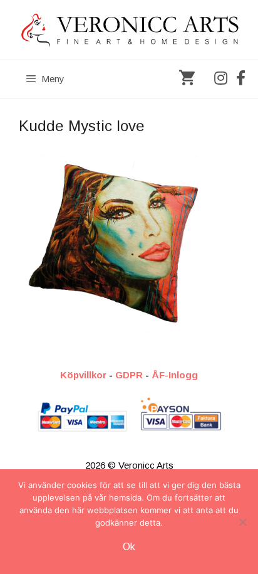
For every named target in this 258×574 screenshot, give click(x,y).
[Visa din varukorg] (187, 79)
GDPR (129, 374)
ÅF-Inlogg (175, 374)
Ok (129, 546)
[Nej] (242, 522)
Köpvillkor (83, 374)
